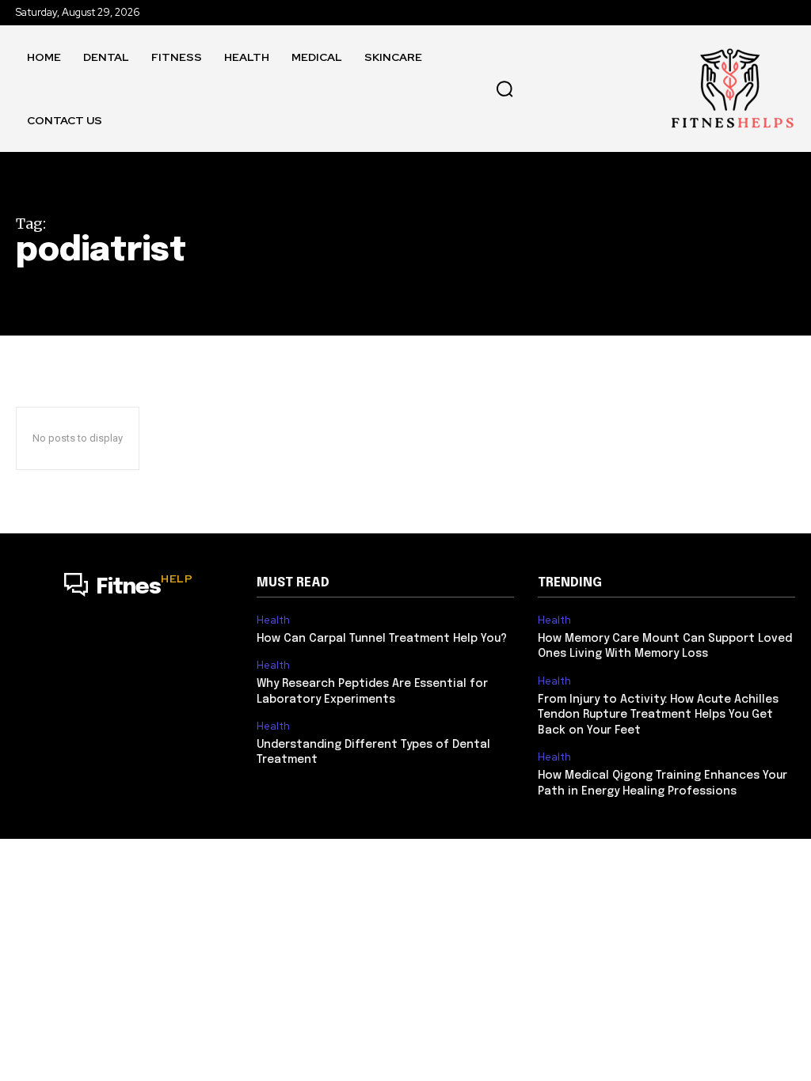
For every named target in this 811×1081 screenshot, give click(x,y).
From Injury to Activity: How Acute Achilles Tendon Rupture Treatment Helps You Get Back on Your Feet (658, 715)
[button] (504, 89)
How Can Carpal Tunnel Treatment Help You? (382, 638)
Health (273, 620)
